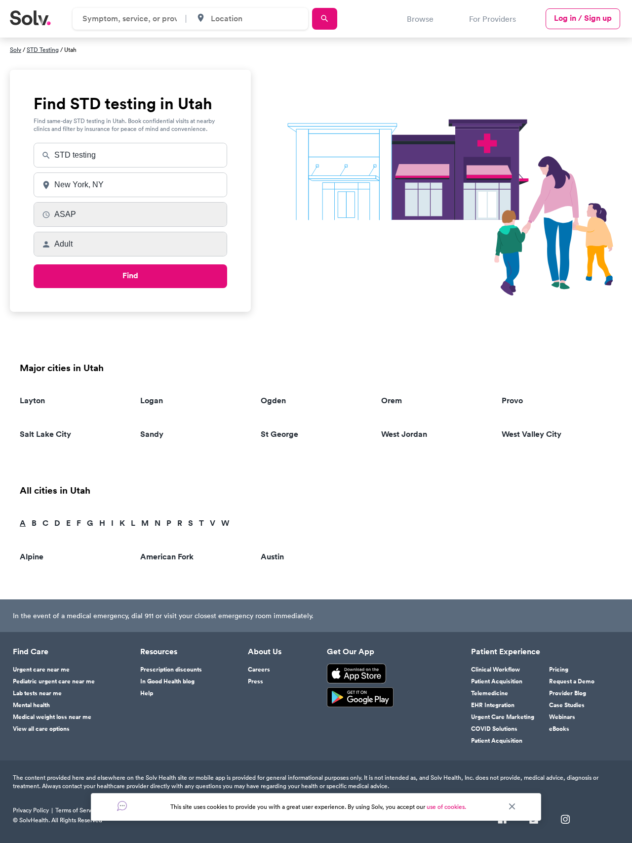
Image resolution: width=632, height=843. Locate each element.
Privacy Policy (31, 810)
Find (130, 275)
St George (279, 434)
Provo (512, 400)
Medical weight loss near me (52, 717)
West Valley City (531, 434)
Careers (259, 669)
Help (146, 693)
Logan (151, 400)
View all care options (41, 728)
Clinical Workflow (495, 669)
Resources (158, 652)
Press (255, 681)
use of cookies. (446, 806)
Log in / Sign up (583, 18)
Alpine (31, 556)
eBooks (559, 728)
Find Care (30, 652)
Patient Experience (505, 652)
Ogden (273, 400)
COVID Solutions (494, 728)
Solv (15, 49)
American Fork (167, 556)
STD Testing (43, 49)
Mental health (31, 705)
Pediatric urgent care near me (54, 681)
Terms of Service (77, 810)
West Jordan (404, 434)
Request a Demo (571, 681)
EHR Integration (492, 705)
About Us (264, 652)
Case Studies (567, 705)
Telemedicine (489, 693)
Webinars (562, 717)
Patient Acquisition (496, 681)
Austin (272, 556)
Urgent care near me (41, 669)
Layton (32, 400)
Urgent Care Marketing (502, 717)
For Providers (492, 19)
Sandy (151, 434)
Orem (391, 400)
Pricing (558, 669)
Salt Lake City (45, 434)
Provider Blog (567, 693)
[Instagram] (565, 820)
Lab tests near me (37, 693)
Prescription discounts (171, 669)
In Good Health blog (167, 681)
